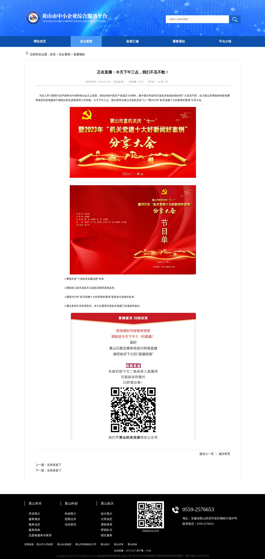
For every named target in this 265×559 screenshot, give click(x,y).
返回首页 (224, 453)
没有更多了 (54, 464)
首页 (53, 54)
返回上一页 (206, 453)
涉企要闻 (64, 54)
